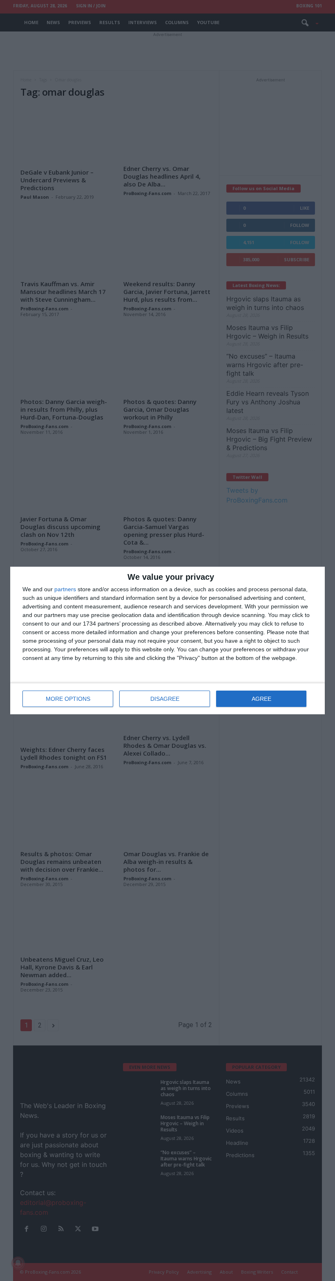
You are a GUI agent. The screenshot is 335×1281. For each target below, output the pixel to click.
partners (65, 589)
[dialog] (167, 640)
